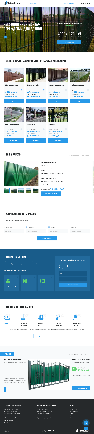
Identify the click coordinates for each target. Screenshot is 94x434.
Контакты (73, 418)
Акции (72, 415)
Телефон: (73, 227)
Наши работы (74, 411)
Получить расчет (47, 238)
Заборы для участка (42, 409)
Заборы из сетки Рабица (11, 415)
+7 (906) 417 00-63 (85, 3)
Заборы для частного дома (45, 411)
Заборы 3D (7, 422)
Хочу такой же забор (51, 193)
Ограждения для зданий (44, 418)
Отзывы (72, 413)
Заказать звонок (73, 284)
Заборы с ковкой (9, 420)
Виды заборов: (8, 227)
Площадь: (31, 227)
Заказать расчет (58, 388)
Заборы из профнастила (11, 409)
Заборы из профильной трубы (12, 411)
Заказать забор (69, 42)
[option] (47, 178)
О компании (73, 409)
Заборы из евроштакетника (12, 413)
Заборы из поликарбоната (11, 418)
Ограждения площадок (43, 413)
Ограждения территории (44, 415)
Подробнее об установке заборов (47, 336)
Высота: (52, 227)
